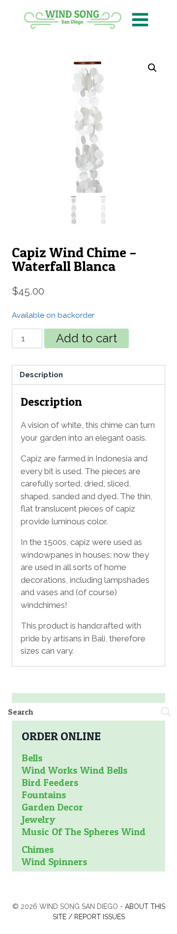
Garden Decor (52, 807)
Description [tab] (41, 374)
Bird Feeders (50, 782)
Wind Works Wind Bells (75, 770)
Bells (32, 758)
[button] (152, 68)
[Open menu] (139, 19)
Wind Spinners (55, 862)
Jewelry (38, 819)
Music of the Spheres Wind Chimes (84, 840)
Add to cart (86, 338)
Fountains (44, 795)
